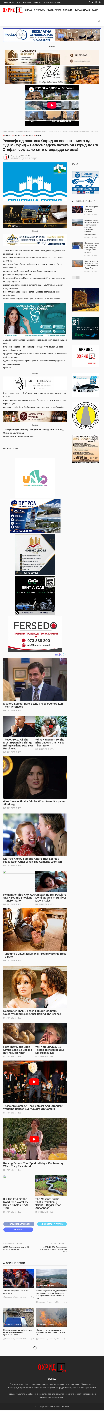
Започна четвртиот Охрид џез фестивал (91, 209)
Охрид (28, 10)
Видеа (95, 10)
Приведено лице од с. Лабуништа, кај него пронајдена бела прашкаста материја (17, 1332)
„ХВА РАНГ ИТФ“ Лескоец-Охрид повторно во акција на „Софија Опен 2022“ (53, 1249)
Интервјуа (39, 10)
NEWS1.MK (68, 10)
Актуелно (8, 136)
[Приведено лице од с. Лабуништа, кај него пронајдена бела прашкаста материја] (18, 1317)
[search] (99, 20)
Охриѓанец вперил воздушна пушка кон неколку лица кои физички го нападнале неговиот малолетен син (91, 227)
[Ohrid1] (52, 1367)
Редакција (14, 156)
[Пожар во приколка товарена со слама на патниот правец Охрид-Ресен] (51, 1317)
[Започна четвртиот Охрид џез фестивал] (18, 1278)
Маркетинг (37, 2)
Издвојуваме (54, 10)
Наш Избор (18, 136)
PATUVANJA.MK (82, 10)
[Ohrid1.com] (13, 10)
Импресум (27, 2)
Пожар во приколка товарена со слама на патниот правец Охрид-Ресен (50, 1332)
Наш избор (29, 136)
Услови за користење (52, 2)
